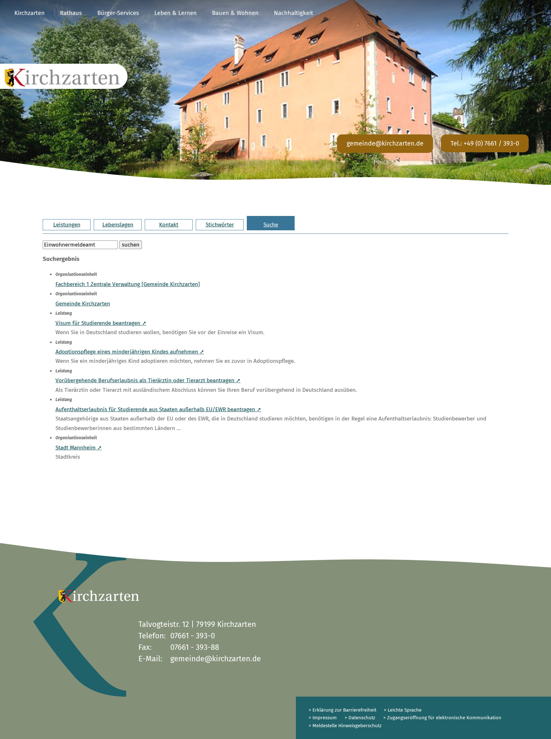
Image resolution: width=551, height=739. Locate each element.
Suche (270, 224)
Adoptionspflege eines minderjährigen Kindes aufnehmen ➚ (129, 351)
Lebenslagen (117, 224)
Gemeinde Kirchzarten (82, 303)
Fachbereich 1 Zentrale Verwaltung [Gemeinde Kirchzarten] (127, 284)
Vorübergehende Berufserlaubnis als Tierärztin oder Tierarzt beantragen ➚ (147, 380)
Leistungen (66, 224)
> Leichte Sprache (402, 710)
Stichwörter (220, 224)
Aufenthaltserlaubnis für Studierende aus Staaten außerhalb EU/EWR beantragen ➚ (158, 409)
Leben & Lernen (175, 13)
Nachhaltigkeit (293, 13)
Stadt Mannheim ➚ (78, 447)
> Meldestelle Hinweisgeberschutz (345, 725)
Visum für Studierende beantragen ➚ (100, 323)
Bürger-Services (118, 13)
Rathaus (71, 13)
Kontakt (168, 224)
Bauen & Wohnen (235, 13)
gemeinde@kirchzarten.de (385, 143)
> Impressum (323, 718)
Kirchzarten (29, 13)
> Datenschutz (360, 718)
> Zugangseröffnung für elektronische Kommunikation (442, 718)
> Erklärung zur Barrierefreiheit (342, 710)
